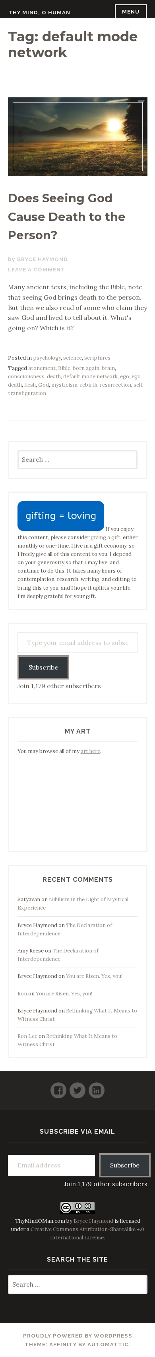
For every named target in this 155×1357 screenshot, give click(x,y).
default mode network (90, 376)
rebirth (88, 384)
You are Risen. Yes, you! (94, 976)
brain (108, 368)
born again (86, 368)
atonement (42, 368)
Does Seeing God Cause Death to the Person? (67, 216)
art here (90, 751)
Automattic (108, 1344)
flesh (30, 384)
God (43, 384)
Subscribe (43, 667)
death (54, 376)
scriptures (97, 357)
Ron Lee (27, 1036)
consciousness (26, 376)
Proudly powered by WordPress (77, 1336)
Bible (64, 368)
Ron (22, 993)
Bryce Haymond (42, 259)
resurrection (115, 384)
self (138, 384)
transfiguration (27, 393)
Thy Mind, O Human (39, 12)
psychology (47, 357)
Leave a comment (36, 270)
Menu (131, 12)
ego (124, 376)
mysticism (64, 384)
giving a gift (105, 537)
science (72, 357)
